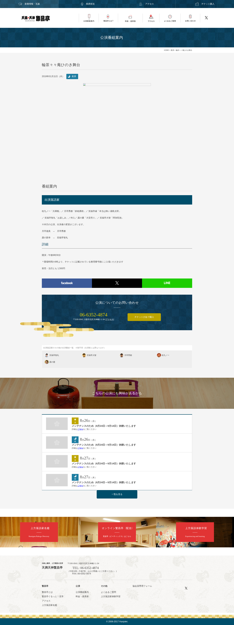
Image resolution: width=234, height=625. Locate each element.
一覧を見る (117, 494)
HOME (166, 50)
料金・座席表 (82, 596)
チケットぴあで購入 (144, 317)
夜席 (172, 50)
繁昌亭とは (47, 592)
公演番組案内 (82, 592)
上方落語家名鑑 (49, 605)
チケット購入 (207, 4)
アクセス (149, 4)
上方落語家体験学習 (110, 596)
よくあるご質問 (108, 592)
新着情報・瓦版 (32, 4)
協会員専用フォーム (142, 586)
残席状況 (90, 4)
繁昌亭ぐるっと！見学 (53, 596)
